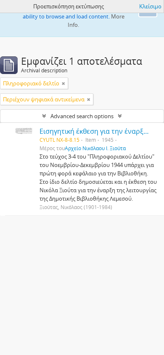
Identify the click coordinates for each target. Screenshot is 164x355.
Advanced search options (82, 116)
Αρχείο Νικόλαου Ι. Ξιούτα (95, 148)
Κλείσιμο (150, 6)
